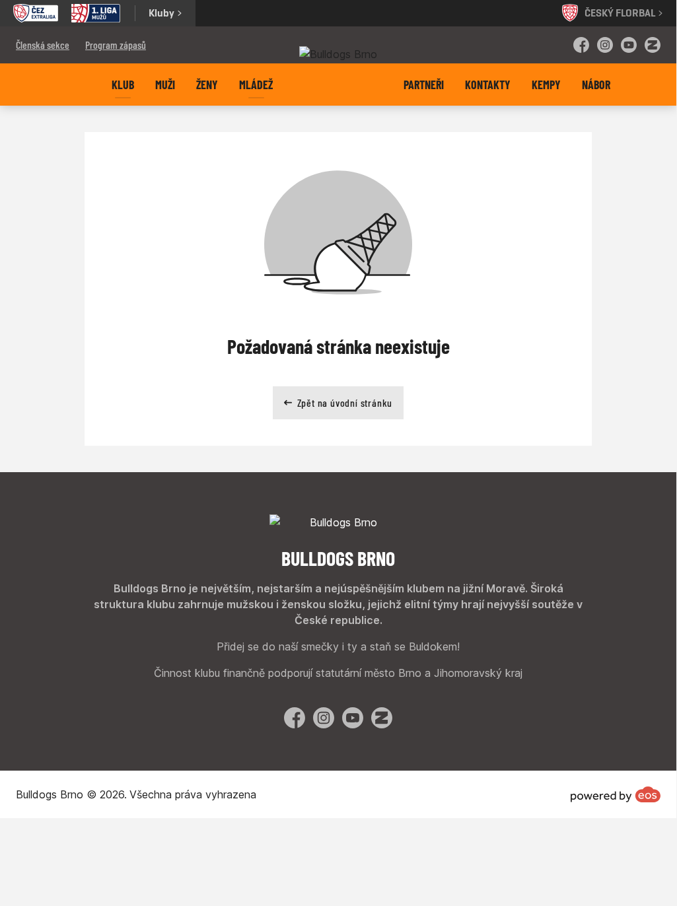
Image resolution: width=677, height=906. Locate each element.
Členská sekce (42, 44)
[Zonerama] (652, 45)
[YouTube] (629, 45)
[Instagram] (605, 45)
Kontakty (488, 84)
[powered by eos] (615, 794)
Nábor (596, 84)
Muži (165, 84)
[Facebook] (581, 45)
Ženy (207, 84)
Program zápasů (115, 44)
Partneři (424, 84)
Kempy (546, 84)
